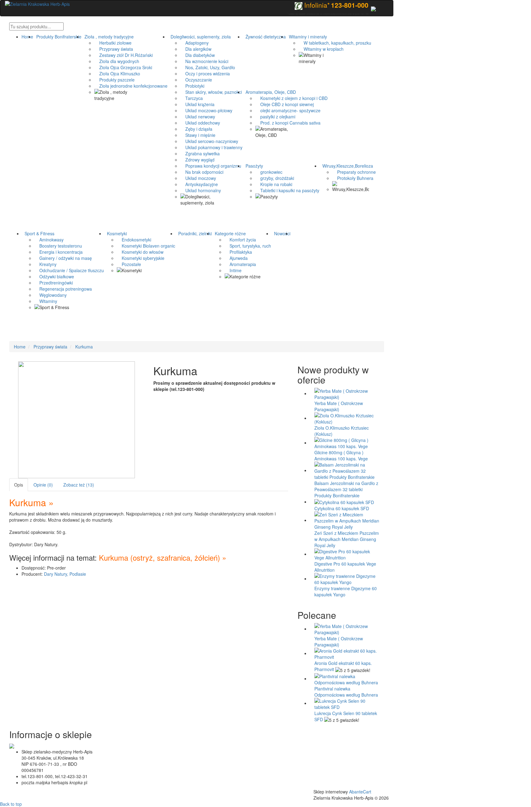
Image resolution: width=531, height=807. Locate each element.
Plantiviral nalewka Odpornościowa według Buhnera (346, 692)
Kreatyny (45, 264)
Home (27, 37)
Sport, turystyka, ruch (248, 246)
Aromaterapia (240, 264)
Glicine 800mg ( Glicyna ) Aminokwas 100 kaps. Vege (341, 455)
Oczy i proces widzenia (205, 73)
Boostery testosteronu (58, 246)
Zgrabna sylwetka (200, 153)
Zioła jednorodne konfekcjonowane (130, 86)
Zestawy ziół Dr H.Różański (123, 55)
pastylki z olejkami (275, 116)
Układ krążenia (197, 104)
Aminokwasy (49, 240)
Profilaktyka (238, 252)
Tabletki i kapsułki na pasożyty (287, 190)
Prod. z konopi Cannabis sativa (288, 123)
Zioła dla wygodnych (116, 61)
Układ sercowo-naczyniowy (209, 141)
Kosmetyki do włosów (140, 252)
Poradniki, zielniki (194, 233)
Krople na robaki (273, 184)
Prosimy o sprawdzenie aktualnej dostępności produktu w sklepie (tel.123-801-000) (214, 386)
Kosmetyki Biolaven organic (146, 246)
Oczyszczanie (196, 80)
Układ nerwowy (197, 116)
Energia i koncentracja (58, 252)
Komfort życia (240, 240)
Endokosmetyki (134, 240)
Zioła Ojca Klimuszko (117, 73)
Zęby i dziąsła (196, 129)
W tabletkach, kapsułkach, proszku (335, 43)
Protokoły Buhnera (352, 178)
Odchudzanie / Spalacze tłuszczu (69, 270)
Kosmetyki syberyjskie (140, 258)
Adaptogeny (194, 43)
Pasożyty (253, 166)
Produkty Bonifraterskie (57, 37)
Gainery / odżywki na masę (63, 258)
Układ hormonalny (200, 190)
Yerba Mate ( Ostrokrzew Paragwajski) (338, 406)
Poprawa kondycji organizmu (210, 166)
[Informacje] (373, 8)
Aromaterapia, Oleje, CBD (269, 92)
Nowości (281, 233)
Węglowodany (50, 295)
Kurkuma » (31, 502)
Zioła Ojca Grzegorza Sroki (123, 67)
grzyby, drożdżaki (274, 178)
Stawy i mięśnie (197, 135)
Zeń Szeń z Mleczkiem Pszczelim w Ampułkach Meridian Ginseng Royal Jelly (346, 539)
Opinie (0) (43, 485)
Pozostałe (129, 264)
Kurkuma (84, 347)
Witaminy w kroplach (321, 49)
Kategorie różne (229, 233)
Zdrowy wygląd (197, 160)
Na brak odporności (201, 172)
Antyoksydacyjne (199, 184)
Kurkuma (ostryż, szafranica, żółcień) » (161, 557)
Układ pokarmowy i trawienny (211, 147)
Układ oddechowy (200, 123)
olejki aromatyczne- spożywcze (288, 110)
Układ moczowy (198, 178)
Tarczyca (191, 98)
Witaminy (45, 301)
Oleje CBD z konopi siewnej (284, 104)
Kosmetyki (115, 233)
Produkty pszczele (114, 80)
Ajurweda (236, 258)
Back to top (11, 804)
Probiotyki (192, 86)
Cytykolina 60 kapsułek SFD (341, 508)
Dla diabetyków (197, 55)
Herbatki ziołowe (113, 43)
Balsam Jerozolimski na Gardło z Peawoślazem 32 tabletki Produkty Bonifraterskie (346, 489)
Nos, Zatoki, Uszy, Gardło (207, 67)
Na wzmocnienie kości (204, 61)
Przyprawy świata (113, 49)
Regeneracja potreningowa (63, 289)
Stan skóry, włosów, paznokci (211, 92)
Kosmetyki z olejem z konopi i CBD (291, 98)
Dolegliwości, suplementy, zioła (199, 37)
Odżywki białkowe (54, 276)
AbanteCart (360, 792)
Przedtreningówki (53, 283)
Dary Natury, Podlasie (65, 574)
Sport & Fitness (38, 233)
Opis (18, 485)
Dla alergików (195, 49)
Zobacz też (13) (78, 485)
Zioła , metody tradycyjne (108, 37)
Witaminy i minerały (306, 37)
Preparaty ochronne (354, 172)
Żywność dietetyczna (264, 37)
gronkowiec (268, 172)
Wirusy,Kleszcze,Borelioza (346, 166)
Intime (233, 270)
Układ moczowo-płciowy (206, 110)
